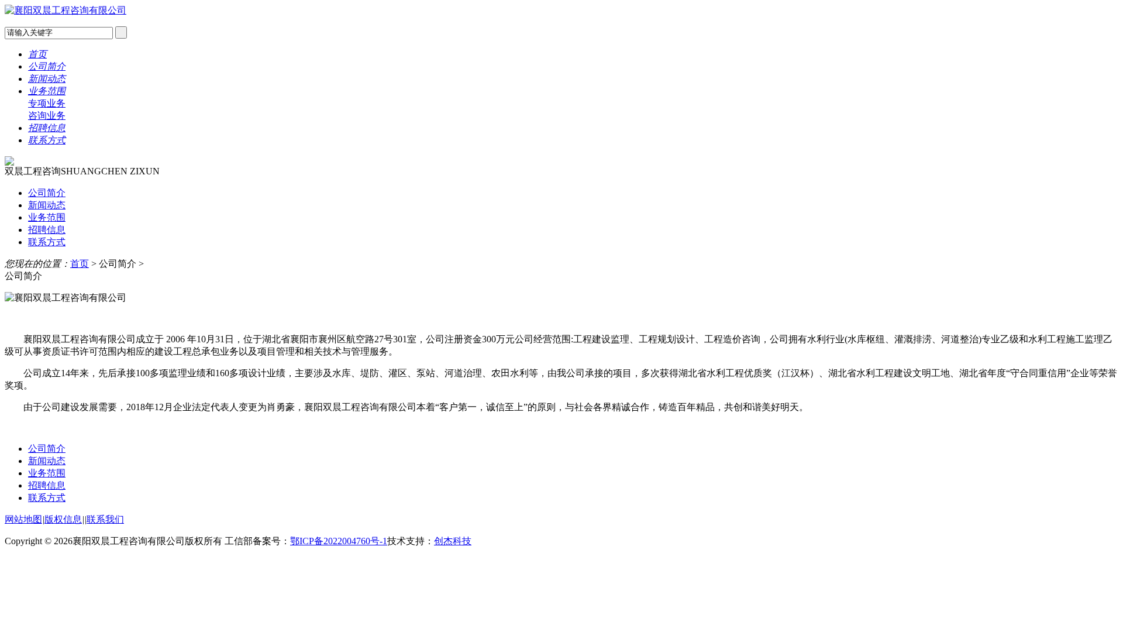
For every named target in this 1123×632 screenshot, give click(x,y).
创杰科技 (452, 541)
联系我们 (105, 519)
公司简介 (47, 66)
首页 (37, 54)
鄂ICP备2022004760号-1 (338, 541)
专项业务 (47, 103)
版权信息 (63, 519)
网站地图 (23, 519)
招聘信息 (47, 128)
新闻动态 (47, 79)
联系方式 (47, 140)
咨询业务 (47, 116)
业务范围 (47, 91)
